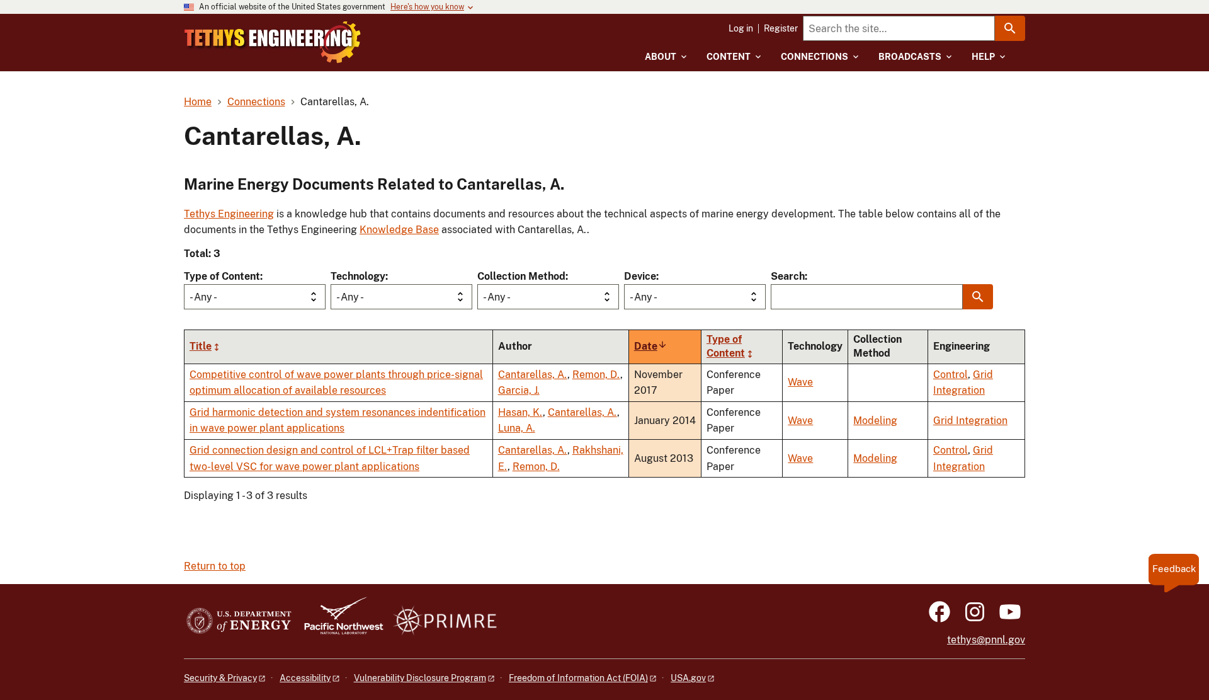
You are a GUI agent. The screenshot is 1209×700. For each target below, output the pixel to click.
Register (781, 28)
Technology (358, 276)
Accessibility (305, 678)
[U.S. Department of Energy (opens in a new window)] (239, 621)
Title (201, 346)
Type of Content (222, 276)
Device (640, 276)
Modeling (875, 421)
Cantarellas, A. (532, 375)
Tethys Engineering (229, 214)
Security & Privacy (220, 678)
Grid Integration (970, 421)
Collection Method (521, 276)
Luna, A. (516, 428)
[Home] (272, 42)
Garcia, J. (519, 390)
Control (950, 375)
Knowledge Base (399, 230)
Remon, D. (596, 375)
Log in (741, 28)
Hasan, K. (520, 412)
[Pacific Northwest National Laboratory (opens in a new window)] (338, 621)
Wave (800, 382)
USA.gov (688, 678)
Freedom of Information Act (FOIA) (578, 678)
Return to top (215, 566)
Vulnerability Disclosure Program (420, 678)
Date (650, 346)
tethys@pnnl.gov (986, 640)
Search (788, 276)
